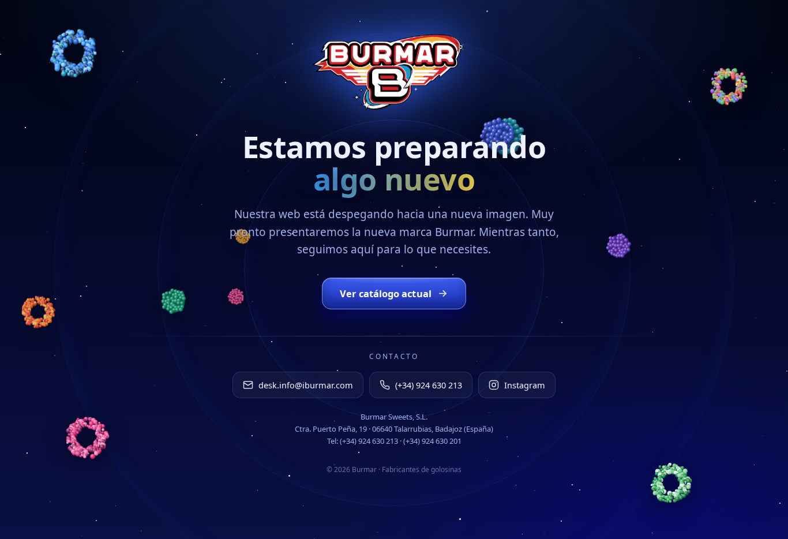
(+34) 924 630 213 (428, 385)
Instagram (524, 385)
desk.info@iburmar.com (305, 385)
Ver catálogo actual (385, 293)
